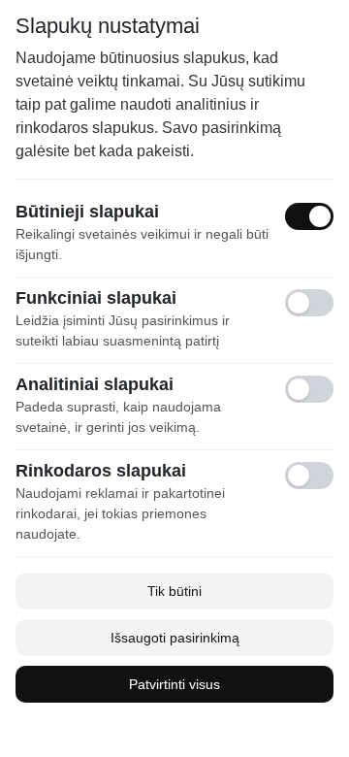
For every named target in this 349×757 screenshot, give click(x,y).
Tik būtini (174, 591)
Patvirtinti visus (174, 684)
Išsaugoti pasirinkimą (175, 637)
